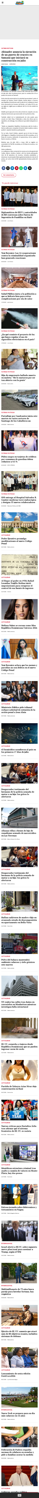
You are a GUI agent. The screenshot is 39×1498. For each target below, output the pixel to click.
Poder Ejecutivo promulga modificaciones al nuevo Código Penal (16, 541)
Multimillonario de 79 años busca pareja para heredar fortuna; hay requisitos (17, 1291)
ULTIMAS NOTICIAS (7, 48)
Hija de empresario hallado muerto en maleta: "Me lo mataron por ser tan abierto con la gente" (18, 377)
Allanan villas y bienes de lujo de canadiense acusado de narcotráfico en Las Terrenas (18, 833)
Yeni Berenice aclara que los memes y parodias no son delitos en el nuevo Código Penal (19, 667)
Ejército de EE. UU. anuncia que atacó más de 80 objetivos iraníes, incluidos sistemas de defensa (19, 1334)
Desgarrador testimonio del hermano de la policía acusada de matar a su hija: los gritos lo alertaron (17, 793)
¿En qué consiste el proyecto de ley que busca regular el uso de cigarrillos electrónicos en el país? (18, 337)
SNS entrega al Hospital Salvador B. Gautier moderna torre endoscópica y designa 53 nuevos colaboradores (19, 500)
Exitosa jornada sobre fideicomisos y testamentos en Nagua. (19, 1208)
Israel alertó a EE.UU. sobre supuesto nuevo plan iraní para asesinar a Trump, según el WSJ (19, 1249)
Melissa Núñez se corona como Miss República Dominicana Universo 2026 (19, 626)
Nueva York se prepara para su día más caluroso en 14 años (18, 1414)
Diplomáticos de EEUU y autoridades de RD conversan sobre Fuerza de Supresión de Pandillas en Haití (19, 215)
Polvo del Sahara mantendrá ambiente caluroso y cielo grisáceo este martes (18, 962)
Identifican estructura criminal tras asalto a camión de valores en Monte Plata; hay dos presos (19, 1170)
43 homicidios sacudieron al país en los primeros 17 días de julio (18, 750)
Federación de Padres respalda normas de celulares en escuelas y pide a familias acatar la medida (17, 1452)
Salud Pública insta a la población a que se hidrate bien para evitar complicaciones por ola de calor (18, 296)
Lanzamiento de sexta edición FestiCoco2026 (15, 1374)
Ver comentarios (8, 175)
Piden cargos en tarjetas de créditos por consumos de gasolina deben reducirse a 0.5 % (18, 459)
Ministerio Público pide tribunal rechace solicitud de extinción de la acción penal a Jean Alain (18, 710)
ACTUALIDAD (5, 535)
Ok (19, 1495)
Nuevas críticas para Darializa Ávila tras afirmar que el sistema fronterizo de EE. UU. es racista (18, 1128)
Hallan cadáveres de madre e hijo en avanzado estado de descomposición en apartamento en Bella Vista (19, 920)
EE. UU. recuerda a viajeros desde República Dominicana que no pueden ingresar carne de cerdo (19, 1046)
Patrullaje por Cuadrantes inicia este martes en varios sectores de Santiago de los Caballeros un (19, 418)
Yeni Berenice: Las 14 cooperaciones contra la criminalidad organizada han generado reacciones (18, 255)
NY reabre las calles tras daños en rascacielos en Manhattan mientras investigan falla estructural (18, 1004)
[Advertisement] (19, 19)
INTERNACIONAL (6, 1243)
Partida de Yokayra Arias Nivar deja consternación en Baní (19, 1087)
